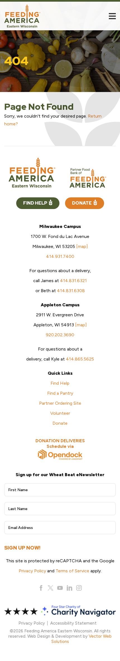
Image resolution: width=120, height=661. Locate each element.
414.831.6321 (73, 280)
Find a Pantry (60, 393)
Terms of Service (72, 570)
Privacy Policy (32, 570)
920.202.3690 (60, 334)
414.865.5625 (80, 359)
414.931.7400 (60, 256)
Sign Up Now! (22, 547)
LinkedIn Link (69, 588)
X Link (50, 588)
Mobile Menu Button (112, 16)
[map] (82, 246)
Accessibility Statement (73, 623)
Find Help (35, 203)
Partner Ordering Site (60, 403)
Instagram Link (79, 588)
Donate (82, 203)
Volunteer (60, 413)
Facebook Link (41, 588)
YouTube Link (60, 588)
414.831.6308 (71, 290)
